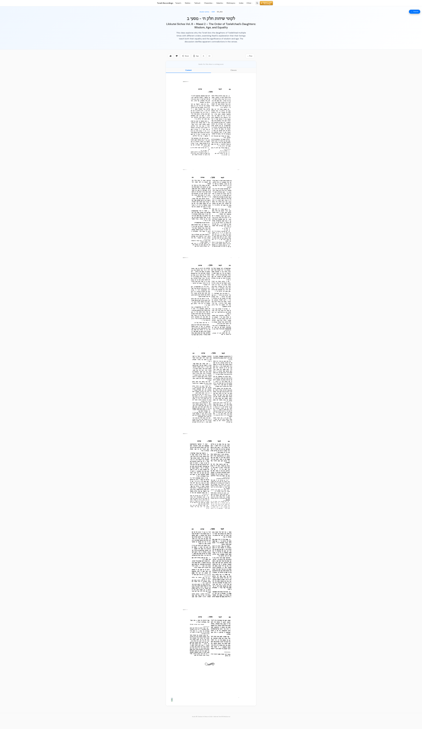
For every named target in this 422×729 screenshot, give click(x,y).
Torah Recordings (165, 3)
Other (249, 3)
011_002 (220, 12)
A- (203, 56)
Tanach (178, 3)
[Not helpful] (176, 56)
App (197, 56)
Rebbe (188, 3)
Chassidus (208, 3)
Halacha (220, 3)
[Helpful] (170, 56)
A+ (209, 56)
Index (241, 3)
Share (187, 56)
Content (188, 70)
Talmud (197, 3)
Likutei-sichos (204, 12)
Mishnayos (231, 3)
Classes (234, 70)
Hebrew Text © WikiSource (221, 716)
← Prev (249, 56)
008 (213, 12)
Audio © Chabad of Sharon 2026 (202, 716)
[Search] (257, 3)
